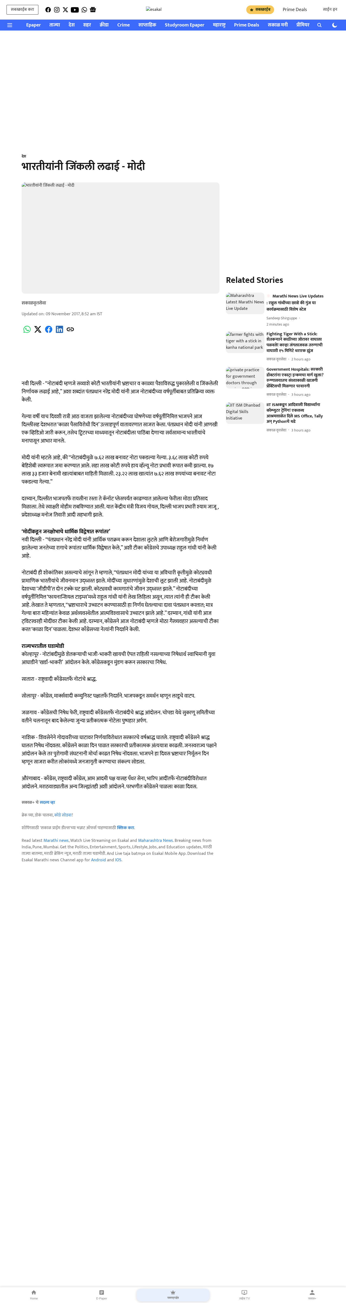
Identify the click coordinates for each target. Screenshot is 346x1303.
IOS (118, 860)
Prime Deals (295, 10)
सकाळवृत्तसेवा (34, 303)
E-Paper (101, 1298)
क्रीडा (104, 25)
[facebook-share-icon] (48, 332)
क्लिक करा (125, 828)
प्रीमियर (303, 25)
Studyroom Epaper (184, 25)
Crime (123, 25)
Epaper (33, 25)
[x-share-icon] (38, 332)
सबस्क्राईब (262, 9)
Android (98, 860)
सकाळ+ (312, 1298)
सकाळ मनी (278, 25)
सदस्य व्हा (47, 802)
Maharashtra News (155, 840)
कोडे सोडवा (63, 815)
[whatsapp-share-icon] (27, 332)
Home (34, 1298)
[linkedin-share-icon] (59, 332)
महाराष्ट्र (219, 25)
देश (72, 25)
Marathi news (56, 840)
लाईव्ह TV (244, 1298)
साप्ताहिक (147, 25)
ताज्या (54, 25)
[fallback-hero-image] (245, 303)
